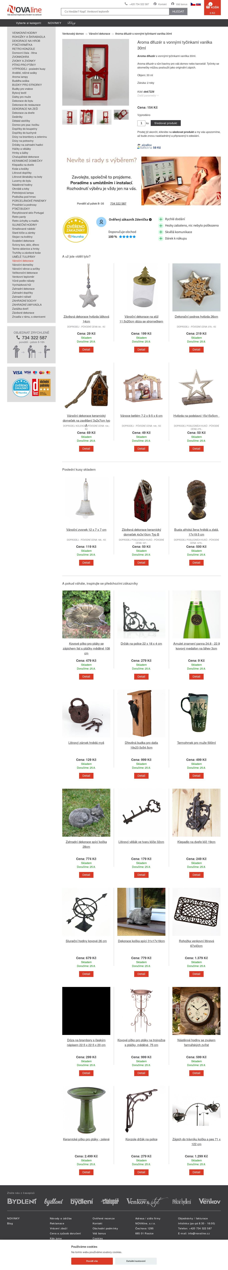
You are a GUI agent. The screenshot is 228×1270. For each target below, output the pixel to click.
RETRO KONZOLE (23, 49)
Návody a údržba (61, 1218)
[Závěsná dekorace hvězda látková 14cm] (86, 312)
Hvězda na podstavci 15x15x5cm (196, 415)
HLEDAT (178, 11)
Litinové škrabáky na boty (27, 177)
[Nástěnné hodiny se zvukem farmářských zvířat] (196, 1035)
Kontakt (162, 4)
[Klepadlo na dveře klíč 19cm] (196, 837)
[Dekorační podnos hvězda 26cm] (196, 312)
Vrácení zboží (59, 1228)
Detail (86, 349)
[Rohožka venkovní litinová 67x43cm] (196, 936)
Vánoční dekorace (23, 261)
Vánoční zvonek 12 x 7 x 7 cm (86, 529)
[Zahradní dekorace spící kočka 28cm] (86, 837)
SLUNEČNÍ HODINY (24, 225)
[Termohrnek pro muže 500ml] (196, 738)
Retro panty (19, 217)
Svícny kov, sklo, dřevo (25, 245)
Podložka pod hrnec (24, 197)
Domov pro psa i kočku (25, 125)
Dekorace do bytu (22, 101)
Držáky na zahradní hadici (27, 145)
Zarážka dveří (20, 309)
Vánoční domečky (22, 265)
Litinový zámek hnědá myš (86, 742)
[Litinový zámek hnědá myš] (86, 738)
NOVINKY (54, 23)
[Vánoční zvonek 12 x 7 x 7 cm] (86, 525)
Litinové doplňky (22, 173)
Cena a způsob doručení (65, 1233)
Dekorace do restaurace (26, 105)
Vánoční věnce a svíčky (26, 269)
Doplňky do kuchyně (24, 133)
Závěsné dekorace (23, 313)
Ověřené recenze (104, 1218)
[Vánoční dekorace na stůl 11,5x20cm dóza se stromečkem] (141, 312)
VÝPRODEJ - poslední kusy (28, 69)
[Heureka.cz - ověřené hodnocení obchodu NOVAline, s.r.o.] (21, 396)
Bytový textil (19, 93)
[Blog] (71, 23)
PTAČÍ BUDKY (21, 209)
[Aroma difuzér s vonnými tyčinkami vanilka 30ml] (95, 104)
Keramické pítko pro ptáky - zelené (86, 1139)
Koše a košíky (20, 169)
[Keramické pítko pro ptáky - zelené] (86, 1135)
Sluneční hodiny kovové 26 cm (86, 940)
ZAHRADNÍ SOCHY (24, 301)
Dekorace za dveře (23, 113)
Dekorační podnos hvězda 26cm (196, 316)
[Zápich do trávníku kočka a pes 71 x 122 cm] (196, 1135)
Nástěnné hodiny (22, 185)
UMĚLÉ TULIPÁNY (23, 257)
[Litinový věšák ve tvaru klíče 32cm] (141, 837)
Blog (10, 1223)
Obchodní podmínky (105, 1228)
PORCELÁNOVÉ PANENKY (29, 201)
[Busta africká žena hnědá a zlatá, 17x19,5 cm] (196, 525)
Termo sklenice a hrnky (25, 249)
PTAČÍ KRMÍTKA (22, 45)
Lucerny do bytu (21, 181)
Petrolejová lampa (23, 193)
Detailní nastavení (135, 1261)
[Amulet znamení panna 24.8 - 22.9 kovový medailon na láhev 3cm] (196, 639)
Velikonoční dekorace (25, 273)
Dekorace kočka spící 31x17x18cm (141, 940)
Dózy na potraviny (23, 141)
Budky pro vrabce (22, 89)
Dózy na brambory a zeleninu (29, 137)
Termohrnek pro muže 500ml (196, 742)
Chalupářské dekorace (25, 157)
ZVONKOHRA (20, 57)
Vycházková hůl (21, 285)
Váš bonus (181, 4)
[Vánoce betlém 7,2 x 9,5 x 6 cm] (141, 411)
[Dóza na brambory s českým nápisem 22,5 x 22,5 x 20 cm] (86, 1035)
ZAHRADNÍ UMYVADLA (27, 305)
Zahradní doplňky (22, 293)
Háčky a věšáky (21, 149)
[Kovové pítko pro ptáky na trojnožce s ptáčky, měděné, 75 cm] (141, 1035)
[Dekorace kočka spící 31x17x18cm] (141, 936)
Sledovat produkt (165, 123)
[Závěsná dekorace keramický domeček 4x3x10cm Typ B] (141, 525)
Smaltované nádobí (23, 229)
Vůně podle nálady (23, 281)
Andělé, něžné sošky (24, 73)
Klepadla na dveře (23, 165)
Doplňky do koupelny (24, 129)
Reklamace (57, 1223)
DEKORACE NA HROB (26, 41)
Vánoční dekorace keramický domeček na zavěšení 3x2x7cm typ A (86, 420)
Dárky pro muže (21, 97)
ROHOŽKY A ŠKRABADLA (28, 37)
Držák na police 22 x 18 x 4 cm (141, 643)
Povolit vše (92, 1261)
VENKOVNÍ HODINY (24, 33)
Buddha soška (20, 81)
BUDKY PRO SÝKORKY (27, 85)
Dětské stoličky (21, 121)
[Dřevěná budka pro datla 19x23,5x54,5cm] (141, 738)
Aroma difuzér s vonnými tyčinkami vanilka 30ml (143, 33)
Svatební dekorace (23, 241)
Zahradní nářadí (21, 297)
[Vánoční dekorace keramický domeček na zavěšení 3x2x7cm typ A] (86, 411)
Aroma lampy (20, 77)
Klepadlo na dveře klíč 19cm (196, 841)
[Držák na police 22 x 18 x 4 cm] (141, 639)
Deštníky (17, 117)
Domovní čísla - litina (24, 53)
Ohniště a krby (20, 189)
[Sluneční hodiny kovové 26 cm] (86, 936)
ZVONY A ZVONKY (24, 61)
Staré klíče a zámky (23, 233)
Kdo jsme (56, 1238)
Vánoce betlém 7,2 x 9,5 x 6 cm (141, 415)
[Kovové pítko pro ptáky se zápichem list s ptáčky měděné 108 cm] (86, 639)
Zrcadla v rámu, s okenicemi (28, 317)
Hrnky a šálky (20, 153)
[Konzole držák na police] (141, 1135)
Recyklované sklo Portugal (28, 213)
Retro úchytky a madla (25, 221)
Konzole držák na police (141, 1139)
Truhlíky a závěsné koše (26, 253)
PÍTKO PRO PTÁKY (24, 65)
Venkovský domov (73, 33)
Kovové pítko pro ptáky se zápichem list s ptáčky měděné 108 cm (86, 648)
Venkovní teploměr (23, 277)
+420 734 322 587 (139, 4)
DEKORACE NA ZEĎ (25, 109)
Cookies (98, 1238)
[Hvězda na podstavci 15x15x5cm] (196, 411)
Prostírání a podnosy (24, 205)
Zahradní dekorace (23, 289)
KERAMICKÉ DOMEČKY (27, 161)
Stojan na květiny (22, 237)
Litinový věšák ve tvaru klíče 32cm (141, 841)
